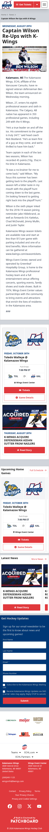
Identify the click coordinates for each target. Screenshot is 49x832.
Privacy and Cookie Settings (24, 799)
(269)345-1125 (8, 777)
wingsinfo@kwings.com (13, 781)
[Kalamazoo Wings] (7, 4)
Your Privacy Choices (24, 795)
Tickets (26, 390)
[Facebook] (10, 806)
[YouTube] (39, 806)
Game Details (26, 397)
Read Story (26, 450)
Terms (37, 791)
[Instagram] (19, 806)
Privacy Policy (25, 791)
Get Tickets (25, 4)
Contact (12, 791)
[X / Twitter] (29, 806)
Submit (24, 700)
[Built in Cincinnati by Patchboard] (24, 820)
